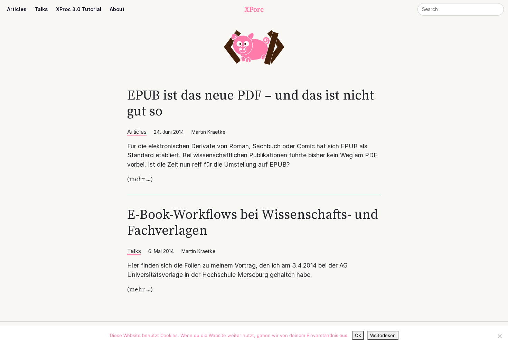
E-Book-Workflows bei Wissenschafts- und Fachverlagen (252, 222)
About (117, 9)
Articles (16, 9)
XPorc (254, 9)
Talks (41, 9)
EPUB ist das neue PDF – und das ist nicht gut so (250, 103)
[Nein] (499, 336)
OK (358, 335)
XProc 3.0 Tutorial (78, 9)
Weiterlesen (383, 335)
